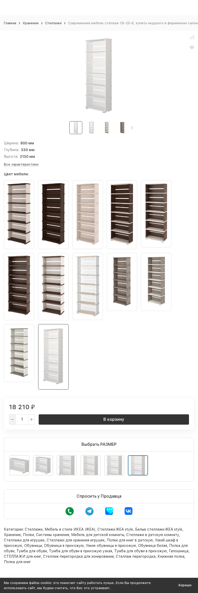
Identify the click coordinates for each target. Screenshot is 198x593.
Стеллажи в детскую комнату (152, 535)
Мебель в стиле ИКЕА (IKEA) (70, 529)
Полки (28, 535)
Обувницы (33, 545)
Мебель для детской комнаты (97, 535)
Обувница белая (152, 545)
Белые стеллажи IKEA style (158, 529)
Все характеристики (21, 164)
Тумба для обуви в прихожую (140, 551)
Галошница (178, 551)
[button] (132, 127)
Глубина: (11, 150)
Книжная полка (171, 556)
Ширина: (11, 143)
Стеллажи (53, 23)
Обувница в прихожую (64, 545)
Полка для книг (17, 562)
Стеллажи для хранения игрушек (76, 540)
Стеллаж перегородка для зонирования (78, 556)
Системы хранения (52, 535)
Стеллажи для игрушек (24, 540)
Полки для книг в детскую (130, 540)
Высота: (11, 156)
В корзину (113, 419)
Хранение (31, 23)
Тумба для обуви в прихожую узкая (80, 551)
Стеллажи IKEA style (115, 529)
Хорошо (185, 585)
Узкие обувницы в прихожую (111, 545)
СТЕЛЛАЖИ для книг (22, 556)
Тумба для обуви (31, 551)
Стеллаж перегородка (135, 556)
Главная (10, 23)
